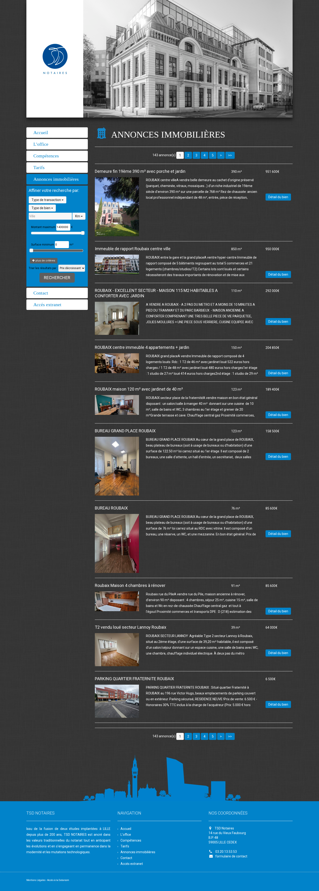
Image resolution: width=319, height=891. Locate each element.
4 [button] (205, 155)
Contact (40, 292)
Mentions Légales (36, 880)
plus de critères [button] (45, 260)
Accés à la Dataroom (58, 880)
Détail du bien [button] (278, 197)
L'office (40, 144)
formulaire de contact (231, 856)
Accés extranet (47, 304)
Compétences (46, 155)
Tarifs (39, 167)
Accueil (40, 132)
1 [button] (180, 155)
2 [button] (188, 155)
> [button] (221, 155)
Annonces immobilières (56, 179)
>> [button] (230, 155)
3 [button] (196, 155)
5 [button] (213, 155)
